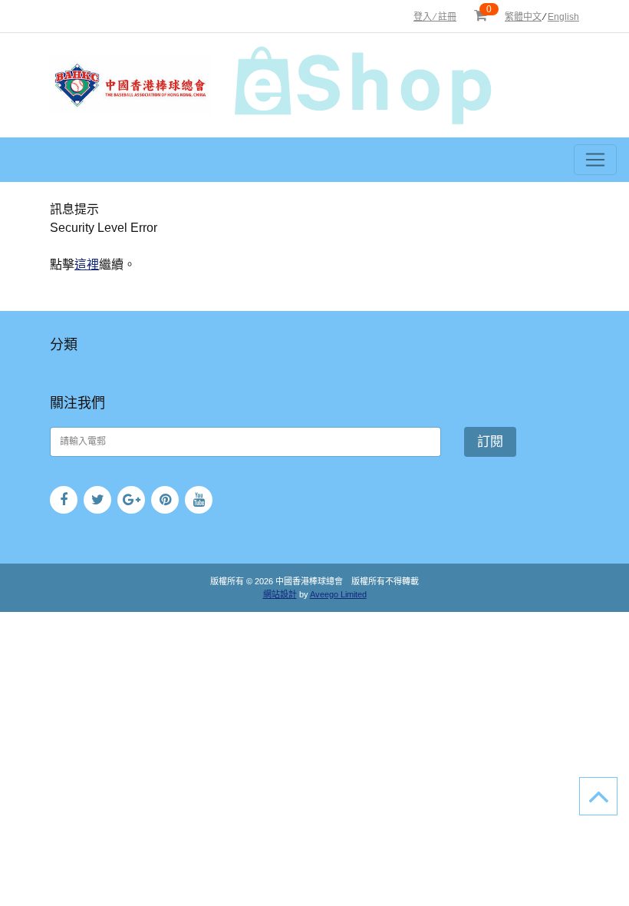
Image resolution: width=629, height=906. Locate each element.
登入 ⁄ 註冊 (434, 17)
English (563, 17)
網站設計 (280, 594)
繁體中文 (523, 17)
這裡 (86, 264)
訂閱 (490, 442)
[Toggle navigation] (595, 159)
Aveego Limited (338, 594)
